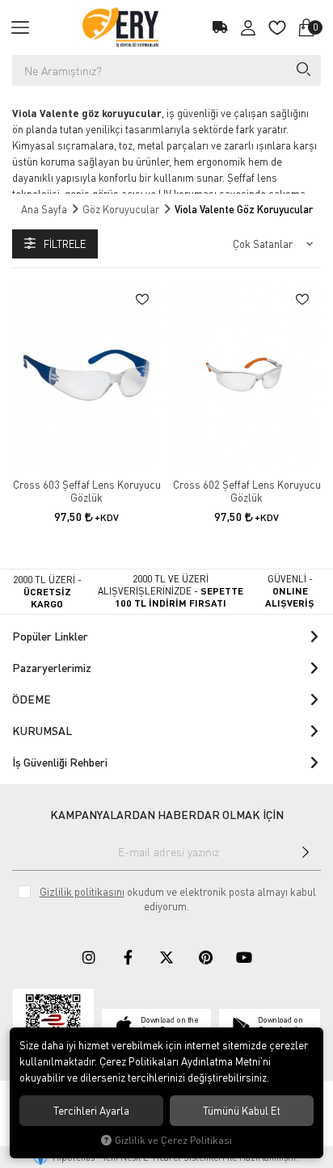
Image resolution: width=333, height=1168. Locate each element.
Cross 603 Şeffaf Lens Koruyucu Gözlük (87, 491)
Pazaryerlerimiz (51, 667)
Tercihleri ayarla (91, 1110)
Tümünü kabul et (241, 1110)
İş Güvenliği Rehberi (59, 762)
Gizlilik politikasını (82, 891)
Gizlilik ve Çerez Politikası (173, 1140)
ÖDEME (31, 699)
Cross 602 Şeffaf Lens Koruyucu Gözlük (247, 491)
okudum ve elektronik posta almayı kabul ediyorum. (178, 899)
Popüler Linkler (50, 636)
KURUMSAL (42, 730)
